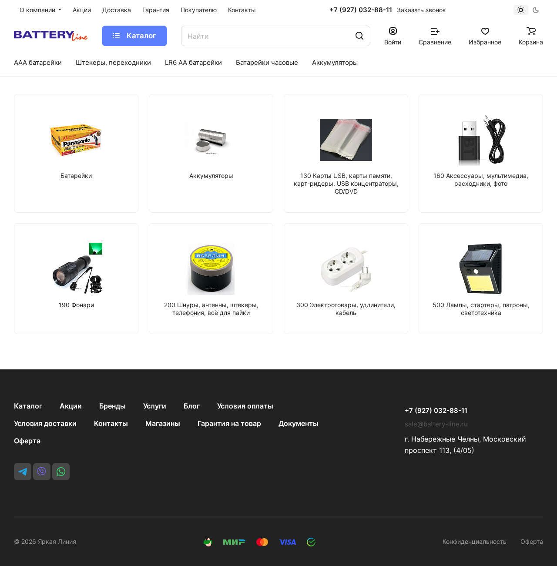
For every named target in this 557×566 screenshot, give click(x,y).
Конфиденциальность (475, 541)
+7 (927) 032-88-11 (360, 10)
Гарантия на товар (229, 423)
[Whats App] (61, 471)
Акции (71, 406)
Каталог (28, 406)
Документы (298, 423)
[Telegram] (22, 471)
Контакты (111, 423)
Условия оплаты (245, 406)
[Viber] (41, 471)
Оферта (27, 440)
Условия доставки (45, 423)
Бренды (112, 406)
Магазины (162, 423)
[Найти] (359, 36)
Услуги (154, 406)
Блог (192, 406)
